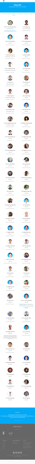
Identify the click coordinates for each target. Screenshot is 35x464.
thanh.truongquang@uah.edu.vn (10, 30)
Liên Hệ (3, 448)
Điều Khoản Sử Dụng (15, 442)
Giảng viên (3, 444)
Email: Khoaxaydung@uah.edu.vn (27, 443)
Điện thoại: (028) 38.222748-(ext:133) (27, 442)
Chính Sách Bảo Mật (15, 443)
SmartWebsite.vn (19, 456)
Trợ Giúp (3, 442)
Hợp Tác (3, 447)
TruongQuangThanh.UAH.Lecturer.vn (11, 31)
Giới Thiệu (3, 443)
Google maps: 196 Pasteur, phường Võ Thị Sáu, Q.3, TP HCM (28, 447)
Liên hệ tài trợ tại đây (17, 429)
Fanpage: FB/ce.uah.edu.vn (26, 444)
